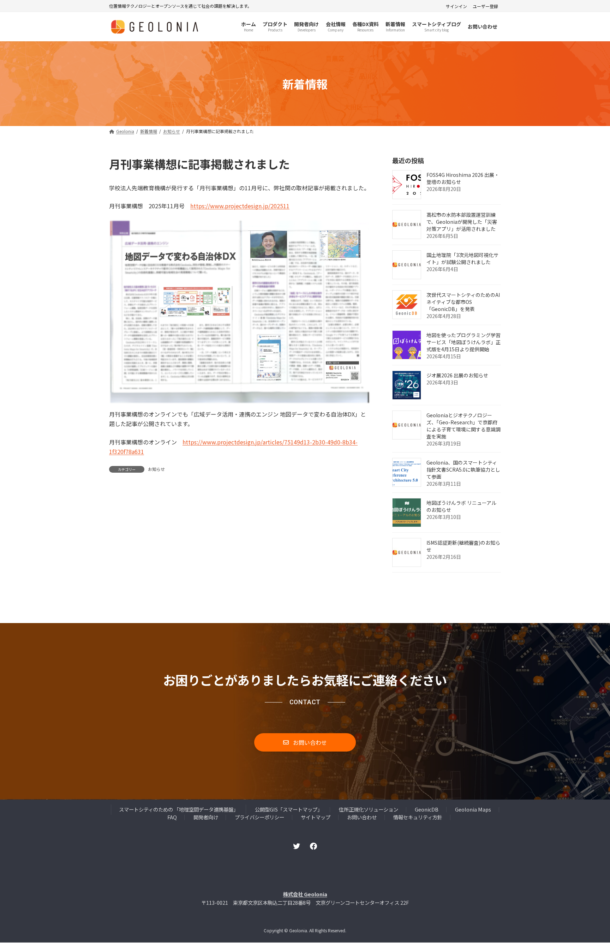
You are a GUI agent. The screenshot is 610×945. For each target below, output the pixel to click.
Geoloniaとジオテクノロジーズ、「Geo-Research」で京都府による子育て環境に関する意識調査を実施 (463, 426)
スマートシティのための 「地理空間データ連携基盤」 (178, 809)
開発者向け (205, 817)
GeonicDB (426, 809)
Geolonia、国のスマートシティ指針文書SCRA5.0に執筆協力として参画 (463, 469)
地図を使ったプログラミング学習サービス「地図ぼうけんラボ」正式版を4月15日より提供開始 (463, 342)
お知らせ (156, 469)
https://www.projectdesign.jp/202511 (239, 206)
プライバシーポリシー (259, 817)
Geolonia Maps (473, 809)
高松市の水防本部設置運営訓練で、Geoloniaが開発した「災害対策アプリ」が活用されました (461, 222)
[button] (305, 742)
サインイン (456, 6)
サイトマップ (315, 817)
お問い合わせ (362, 817)
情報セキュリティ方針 (417, 817)
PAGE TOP (590, 910)
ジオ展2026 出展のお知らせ (457, 375)
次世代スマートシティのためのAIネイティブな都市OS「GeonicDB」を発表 (463, 302)
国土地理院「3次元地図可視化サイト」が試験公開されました (462, 259)
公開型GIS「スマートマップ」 (288, 809)
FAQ (172, 817)
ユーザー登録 (485, 6)
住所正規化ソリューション (368, 809)
